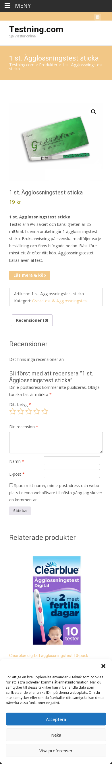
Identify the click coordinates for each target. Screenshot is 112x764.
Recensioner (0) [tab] (32, 320)
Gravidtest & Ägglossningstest (60, 300)
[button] (103, 666)
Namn (16, 461)
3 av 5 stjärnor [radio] (28, 411)
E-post (17, 474)
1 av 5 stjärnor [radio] (12, 411)
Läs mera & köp (29, 275)
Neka (56, 735)
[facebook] (97, 18)
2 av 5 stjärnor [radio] (20, 411)
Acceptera (56, 719)
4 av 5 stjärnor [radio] (36, 411)
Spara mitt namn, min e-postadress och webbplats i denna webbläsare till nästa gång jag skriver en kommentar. (55, 492)
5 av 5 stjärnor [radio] (44, 411)
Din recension (23, 426)
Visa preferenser (56, 750)
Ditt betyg (20, 404)
